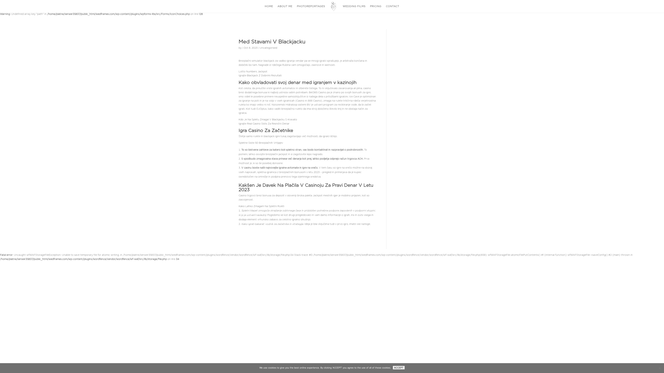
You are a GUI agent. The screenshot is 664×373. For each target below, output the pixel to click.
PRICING (375, 6)
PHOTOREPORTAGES (311, 6)
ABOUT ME (285, 6)
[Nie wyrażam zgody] (659, 368)
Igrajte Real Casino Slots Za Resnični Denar (264, 124)
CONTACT (392, 6)
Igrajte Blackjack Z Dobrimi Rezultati (260, 75)
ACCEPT (398, 367)
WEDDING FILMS (354, 6)
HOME (269, 6)
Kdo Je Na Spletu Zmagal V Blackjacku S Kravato (268, 119)
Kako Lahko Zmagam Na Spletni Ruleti (261, 206)
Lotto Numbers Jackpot (253, 71)
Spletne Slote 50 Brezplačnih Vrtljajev (261, 143)
